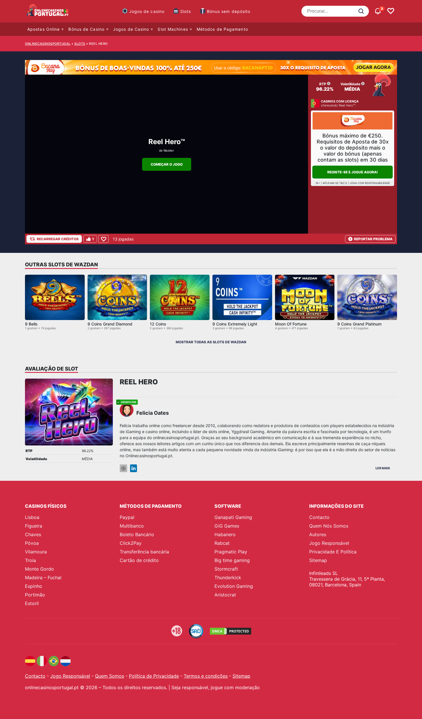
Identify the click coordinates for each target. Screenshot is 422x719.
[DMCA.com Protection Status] (230, 631)
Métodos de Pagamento (222, 29)
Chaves (33, 534)
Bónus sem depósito (229, 11)
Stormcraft (226, 569)
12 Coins (158, 323)
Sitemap (318, 560)
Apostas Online (43, 29)
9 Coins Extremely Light (234, 323)
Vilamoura (36, 552)
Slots (185, 11)
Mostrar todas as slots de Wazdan (211, 342)
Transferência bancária (144, 552)
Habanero (225, 534)
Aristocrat (225, 595)
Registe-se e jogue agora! (352, 172)
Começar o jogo (167, 164)
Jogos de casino (147, 11)
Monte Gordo (39, 569)
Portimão (35, 595)
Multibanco (132, 526)
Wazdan (168, 150)
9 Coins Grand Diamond (110, 323)
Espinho (33, 586)
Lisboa (32, 517)
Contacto (319, 517)
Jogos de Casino (131, 29)
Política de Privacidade (154, 676)
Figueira (33, 526)
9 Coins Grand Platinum (359, 323)
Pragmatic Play (230, 552)
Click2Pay (131, 543)
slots (79, 44)
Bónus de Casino (86, 29)
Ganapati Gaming (233, 517)
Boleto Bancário (137, 534)
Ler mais (382, 468)
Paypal (127, 517)
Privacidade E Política (333, 552)
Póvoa (32, 543)
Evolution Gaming (233, 586)
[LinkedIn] (133, 468)
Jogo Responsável (329, 543)
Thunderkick (227, 577)
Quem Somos (109, 676)
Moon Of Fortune (291, 323)
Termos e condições (206, 676)
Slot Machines (173, 29)
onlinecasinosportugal (48, 44)
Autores (317, 534)
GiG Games (226, 526)
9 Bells (31, 323)
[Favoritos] (391, 11)
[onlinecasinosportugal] (48, 11)
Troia (30, 560)
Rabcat (222, 543)
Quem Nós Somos (328, 526)
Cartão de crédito (139, 560)
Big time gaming (232, 560)
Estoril (32, 603)
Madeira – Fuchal (43, 577)
